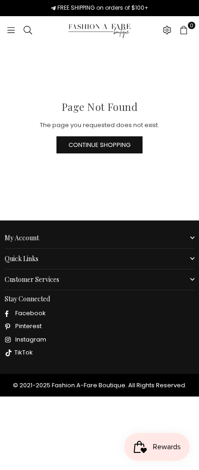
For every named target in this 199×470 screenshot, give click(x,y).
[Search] (27, 30)
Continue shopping (99, 144)
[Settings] (167, 30)
